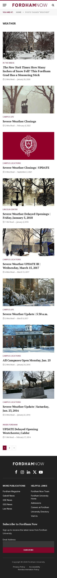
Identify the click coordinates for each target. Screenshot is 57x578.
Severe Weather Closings (19, 121)
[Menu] (4, 5)
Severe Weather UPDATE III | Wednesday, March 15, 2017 (21, 266)
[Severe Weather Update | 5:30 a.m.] (28, 292)
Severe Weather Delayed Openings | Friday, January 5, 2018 (26, 216)
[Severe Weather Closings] (28, 99)
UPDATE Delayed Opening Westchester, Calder (20, 431)
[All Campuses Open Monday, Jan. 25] (28, 338)
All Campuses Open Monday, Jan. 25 (26, 360)
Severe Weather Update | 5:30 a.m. (25, 314)
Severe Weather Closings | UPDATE (26, 167)
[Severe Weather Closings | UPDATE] (28, 146)
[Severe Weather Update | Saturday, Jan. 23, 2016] (28, 385)
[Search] (52, 5)
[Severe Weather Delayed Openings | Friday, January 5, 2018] (28, 192)
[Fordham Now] (30, 5)
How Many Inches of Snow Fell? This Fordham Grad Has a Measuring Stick (26, 71)
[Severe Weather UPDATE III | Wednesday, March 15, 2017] (28, 242)
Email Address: (9, 539)
